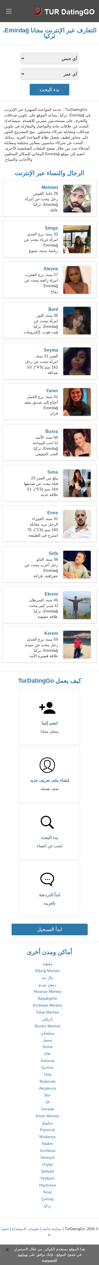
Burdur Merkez (48, 1026)
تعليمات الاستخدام (25, 1229)
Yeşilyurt (47, 1178)
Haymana (47, 1185)
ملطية (48, 964)
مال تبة (47, 977)
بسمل (47, 1040)
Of (47, 1102)
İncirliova (47, 1150)
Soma (47, 1047)
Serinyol (47, 1157)
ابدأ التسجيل (49, 929)
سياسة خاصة (52, 1229)
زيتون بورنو (47, 984)
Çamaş (47, 1199)
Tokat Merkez (47, 1012)
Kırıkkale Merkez (47, 1005)
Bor (48, 1095)
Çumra (47, 1067)
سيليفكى (47, 1033)
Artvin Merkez (47, 1116)
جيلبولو (47, 1123)
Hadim (47, 1143)
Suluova (47, 1060)
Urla (47, 1074)
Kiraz (47, 1192)
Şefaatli (47, 1171)
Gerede (47, 1109)
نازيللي (47, 1019)
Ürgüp (47, 1164)
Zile (47, 1053)
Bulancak (48, 1081)
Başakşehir (47, 998)
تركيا (47, 1206)
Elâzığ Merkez (47, 970)
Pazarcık (47, 1130)
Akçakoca (47, 1088)
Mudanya (47, 1136)
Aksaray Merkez (48, 991)
